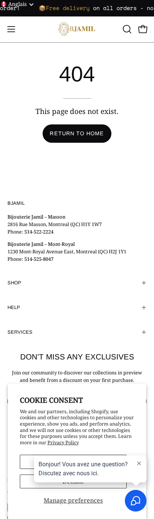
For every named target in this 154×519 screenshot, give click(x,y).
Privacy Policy (63, 442)
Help (13, 307)
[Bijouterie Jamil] (77, 29)
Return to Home (77, 133)
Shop (14, 282)
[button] (126, 29)
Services (20, 332)
